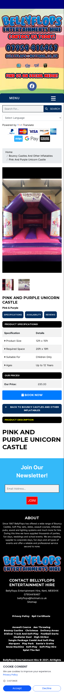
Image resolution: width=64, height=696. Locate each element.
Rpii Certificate (41, 616)
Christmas (31, 630)
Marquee (14, 643)
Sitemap (32, 601)
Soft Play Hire (47, 646)
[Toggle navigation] (53, 98)
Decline (46, 688)
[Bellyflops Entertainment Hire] (32, 23)
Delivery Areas (49, 630)
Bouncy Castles (13, 630)
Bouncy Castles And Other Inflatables (31, 155)
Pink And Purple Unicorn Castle (27, 159)
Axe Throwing (41, 627)
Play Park (28, 643)
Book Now (33, 395)
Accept (17, 688)
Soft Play (31, 646)
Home (8, 152)
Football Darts (50, 633)
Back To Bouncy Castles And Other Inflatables (34, 409)
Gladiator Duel (23, 637)
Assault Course (21, 627)
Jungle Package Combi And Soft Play (31, 640)
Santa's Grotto (45, 643)
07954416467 (32, 594)
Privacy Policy (21, 616)
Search (54, 108)
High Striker (41, 637)
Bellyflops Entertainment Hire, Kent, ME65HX (32, 590)
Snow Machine (15, 646)
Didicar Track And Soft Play (21, 633)
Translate (28, 125)
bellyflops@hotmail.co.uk (32, 598)
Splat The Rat (31, 650)
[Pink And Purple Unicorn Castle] (32, 220)
